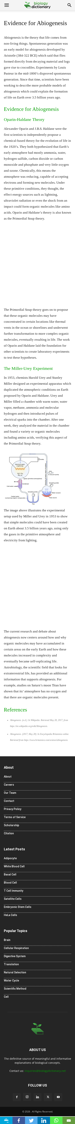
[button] (6, 5)
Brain (7, 939)
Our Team (10, 792)
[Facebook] (17, 1097)
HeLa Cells (10, 915)
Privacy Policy (12, 809)
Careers (9, 784)
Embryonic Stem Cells (17, 906)
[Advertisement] (37, 266)
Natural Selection (15, 972)
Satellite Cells (13, 898)
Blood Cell (10, 882)
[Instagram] (27, 1097)
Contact (9, 800)
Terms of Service (15, 817)
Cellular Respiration (16, 948)
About (8, 776)
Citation (9, 833)
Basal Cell (10, 874)
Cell (6, 996)
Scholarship (11, 825)
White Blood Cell (14, 866)
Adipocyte (10, 858)
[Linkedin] (37, 1097)
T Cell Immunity (13, 890)
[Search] (69, 5)
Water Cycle (11, 980)
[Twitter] (48, 1097)
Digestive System (15, 956)
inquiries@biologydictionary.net (45, 1071)
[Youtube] (58, 1097)
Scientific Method (15, 988)
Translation (11, 964)
